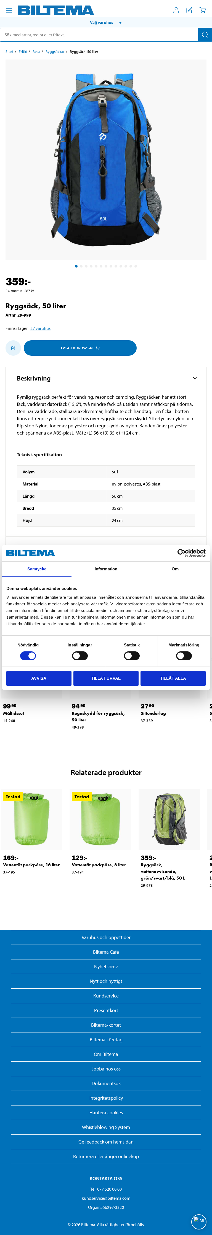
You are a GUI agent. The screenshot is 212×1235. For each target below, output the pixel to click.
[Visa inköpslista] (189, 10)
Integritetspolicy (106, 1098)
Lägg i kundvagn (76, 347)
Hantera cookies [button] (106, 1112)
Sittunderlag (153, 713)
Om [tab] (175, 569)
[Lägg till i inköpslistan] (13, 348)
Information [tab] (106, 569)
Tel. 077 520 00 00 (106, 1189)
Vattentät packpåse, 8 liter (99, 865)
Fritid (23, 51)
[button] (106, 22)
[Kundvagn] (202, 10)
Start (10, 51)
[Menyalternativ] (9, 10)
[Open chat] (199, 1222)
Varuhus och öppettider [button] (106, 937)
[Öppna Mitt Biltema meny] (176, 10)
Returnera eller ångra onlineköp (106, 1156)
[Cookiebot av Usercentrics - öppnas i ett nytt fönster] (181, 553)
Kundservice (106, 996)
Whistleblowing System (106, 1127)
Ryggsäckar (55, 51)
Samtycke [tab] (36, 569)
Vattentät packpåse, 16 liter (31, 865)
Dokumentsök (106, 1083)
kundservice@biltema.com (106, 1198)
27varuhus (40, 328)
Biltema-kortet (106, 1025)
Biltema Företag (106, 1039)
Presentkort (106, 1010)
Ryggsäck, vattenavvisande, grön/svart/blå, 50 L (163, 871)
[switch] (80, 655)
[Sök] (205, 35)
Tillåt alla (173, 678)
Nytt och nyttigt (106, 981)
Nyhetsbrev (106, 966)
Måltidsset (13, 713)
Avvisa (38, 678)
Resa (36, 51)
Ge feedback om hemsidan (106, 1142)
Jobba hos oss (106, 1069)
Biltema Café (106, 952)
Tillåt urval (106, 678)
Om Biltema (106, 1054)
